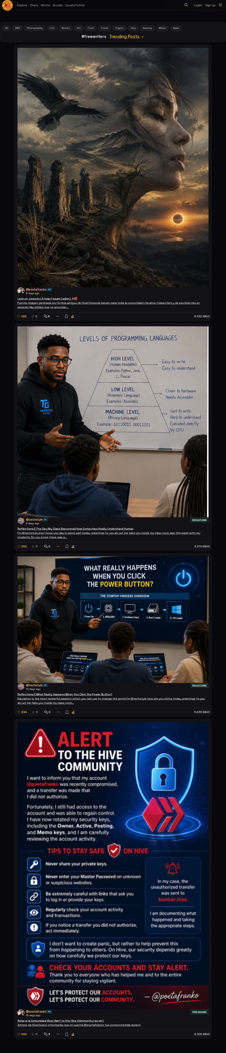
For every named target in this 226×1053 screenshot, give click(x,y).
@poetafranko (36, 289)
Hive (133, 28)
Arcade (58, 5)
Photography (35, 28)
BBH (17, 28)
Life (52, 28)
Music (162, 28)
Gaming (147, 28)
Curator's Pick (75, 5)
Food (91, 28)
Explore (22, 5)
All (6, 28)
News (176, 28)
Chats (34, 5)
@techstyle (34, 519)
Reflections (199, 520)
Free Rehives (199, 1012)
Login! (198, 5)
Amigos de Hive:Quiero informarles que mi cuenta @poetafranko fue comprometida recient (79, 1025)
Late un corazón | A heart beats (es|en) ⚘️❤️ (47, 299)
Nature (66, 28)
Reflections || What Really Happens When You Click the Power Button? (64, 694)
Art (79, 28)
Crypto (119, 28)
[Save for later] (66, 316)
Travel (104, 28)
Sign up (210, 5)
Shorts (45, 5)
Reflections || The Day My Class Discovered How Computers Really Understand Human (75, 529)
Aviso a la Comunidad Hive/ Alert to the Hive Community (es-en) (60, 1021)
